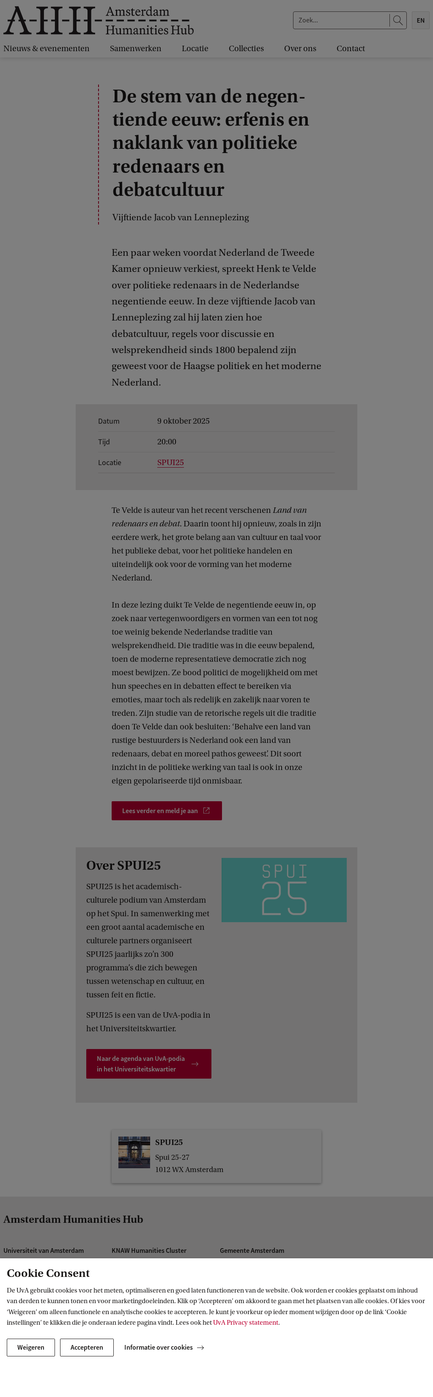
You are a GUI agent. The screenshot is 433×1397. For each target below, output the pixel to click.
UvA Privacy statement (245, 1322)
